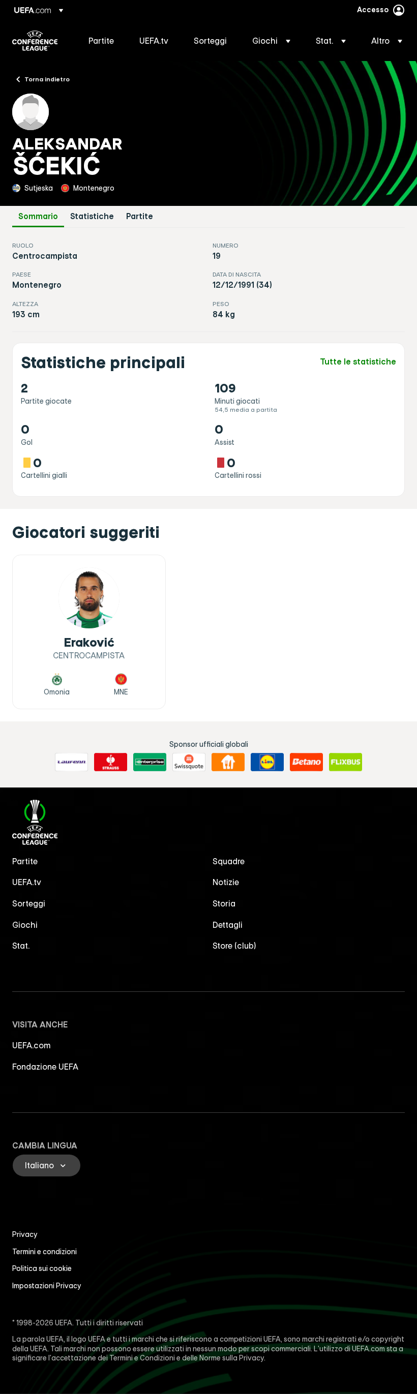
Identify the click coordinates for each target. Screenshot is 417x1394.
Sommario (38, 216)
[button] (271, 40)
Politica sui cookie (42, 1268)
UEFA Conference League (34, 41)
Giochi (25, 924)
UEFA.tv (26, 882)
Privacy (25, 1234)
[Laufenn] (71, 762)
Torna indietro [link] (47, 78)
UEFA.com (31, 1045)
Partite (139, 216)
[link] (101, 40)
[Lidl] (267, 762)
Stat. (20, 945)
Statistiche (92, 216)
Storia (224, 903)
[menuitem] (101, 40)
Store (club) (234, 945)
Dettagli (228, 924)
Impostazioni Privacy (46, 1286)
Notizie (226, 882)
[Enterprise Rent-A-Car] (149, 762)
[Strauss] (110, 762)
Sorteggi (28, 903)
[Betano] (306, 762)
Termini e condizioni (44, 1252)
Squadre (229, 861)
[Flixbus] (345, 762)
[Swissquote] (188, 762)
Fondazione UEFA (45, 1066)
